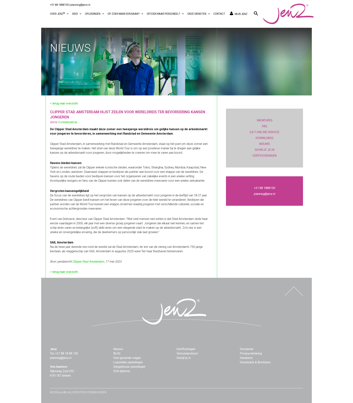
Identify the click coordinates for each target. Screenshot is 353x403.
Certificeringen (185, 349)
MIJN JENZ (241, 14)
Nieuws (118, 349)
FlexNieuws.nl (68, 122)
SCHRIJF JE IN (264, 149)
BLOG (116, 353)
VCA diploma (121, 371)
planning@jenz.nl (80, 4)
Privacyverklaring (251, 353)
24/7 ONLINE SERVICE (264, 132)
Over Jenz (57, 13)
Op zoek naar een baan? (124, 13)
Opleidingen (93, 13)
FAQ (264, 126)
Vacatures (246, 358)
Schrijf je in (183, 358)
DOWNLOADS (264, 138)
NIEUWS (264, 144)
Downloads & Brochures (255, 362)
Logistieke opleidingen (128, 362)
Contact (219, 13)
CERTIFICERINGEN (264, 155)
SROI (75, 13)
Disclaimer (247, 349)
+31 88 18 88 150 (66, 353)
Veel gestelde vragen (127, 358)
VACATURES (264, 120)
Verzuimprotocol (187, 353)
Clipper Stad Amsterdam (88, 261)
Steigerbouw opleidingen (129, 366)
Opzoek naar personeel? (164, 13)
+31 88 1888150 (59, 4)
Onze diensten (197, 13)
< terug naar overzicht (64, 103)
